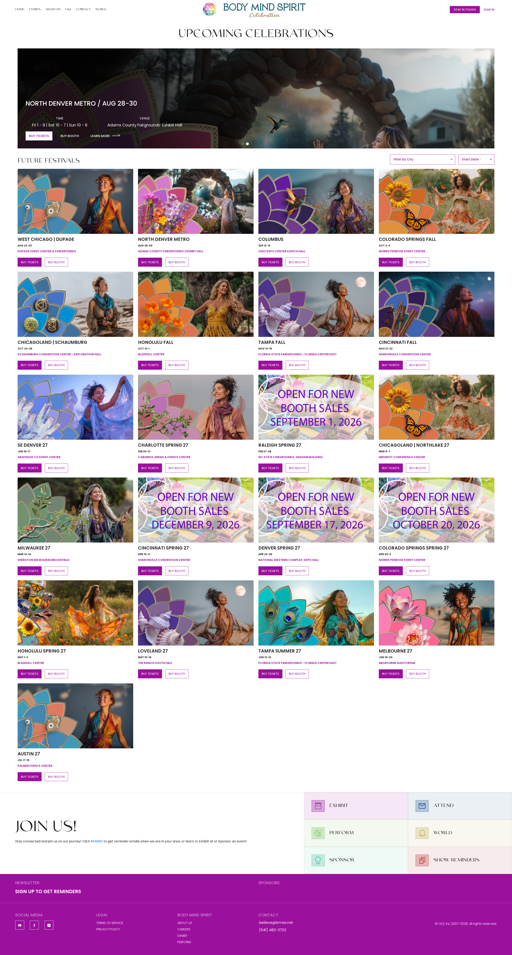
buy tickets (29, 262)
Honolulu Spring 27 (42, 651)
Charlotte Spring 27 (163, 445)
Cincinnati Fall (398, 342)
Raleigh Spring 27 (279, 445)
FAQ (68, 9)
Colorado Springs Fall (407, 239)
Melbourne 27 (395, 651)
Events (35, 9)
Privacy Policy (108, 929)
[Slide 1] (243, 143)
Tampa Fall (271, 342)
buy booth (56, 262)
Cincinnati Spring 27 (163, 548)
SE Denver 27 (33, 445)
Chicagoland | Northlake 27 (414, 445)
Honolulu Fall (155, 342)
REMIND (97, 841)
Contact (83, 9)
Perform (184, 942)
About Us (53, 9)
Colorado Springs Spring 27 (414, 548)
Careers (183, 929)
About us (184, 923)
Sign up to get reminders (48, 891)
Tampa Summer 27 (279, 651)
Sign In (489, 10)
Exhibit (182, 935)
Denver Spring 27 (279, 548)
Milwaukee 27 (34, 548)
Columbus (270, 239)
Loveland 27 (153, 651)
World (100, 9)
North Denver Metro (164, 239)
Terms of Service (109, 923)
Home (19, 9)
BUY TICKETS (39, 136)
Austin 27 (29, 754)
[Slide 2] (247, 143)
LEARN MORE (100, 136)
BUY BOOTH (70, 136)
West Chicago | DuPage (46, 239)
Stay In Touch (465, 10)
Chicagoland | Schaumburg (52, 342)
